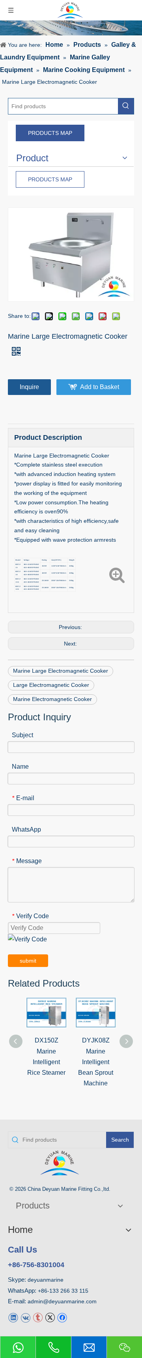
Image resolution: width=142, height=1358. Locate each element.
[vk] (25, 1317)
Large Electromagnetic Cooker (51, 685)
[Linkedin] (13, 1317)
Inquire (29, 387)
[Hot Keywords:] (126, 106)
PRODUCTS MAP (50, 133)
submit (28, 961)
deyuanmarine (46, 1280)
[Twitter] (50, 1317)
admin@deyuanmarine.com (62, 1301)
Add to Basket (99, 387)
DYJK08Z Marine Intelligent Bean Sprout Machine (95, 1062)
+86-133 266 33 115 (63, 1291)
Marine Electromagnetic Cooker (52, 699)
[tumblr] (38, 1317)
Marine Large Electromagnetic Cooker (60, 671)
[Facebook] (62, 1317)
